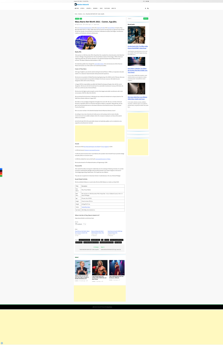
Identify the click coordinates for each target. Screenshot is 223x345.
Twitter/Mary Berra (86, 207)
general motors (79, 242)
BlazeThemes (109, 307)
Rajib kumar (79, 24)
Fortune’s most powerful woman (92, 150)
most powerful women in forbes (106, 242)
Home (77, 8)
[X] (1, 171)
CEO (103, 27)
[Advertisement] (100, 133)
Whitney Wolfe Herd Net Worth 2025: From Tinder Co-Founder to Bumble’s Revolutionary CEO (82, 277)
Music (101, 8)
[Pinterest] (1, 172)
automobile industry (99, 64)
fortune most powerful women (116, 240)
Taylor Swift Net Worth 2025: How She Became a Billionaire (116, 277)
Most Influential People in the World (91, 146)
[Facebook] (1, 169)
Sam (77, 280)
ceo (102, 240)
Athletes (88, 8)
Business (95, 8)
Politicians (107, 8)
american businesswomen (84, 240)
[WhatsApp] (1, 176)
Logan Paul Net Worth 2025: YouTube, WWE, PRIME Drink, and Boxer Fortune (99, 278)
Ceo (81, 18)
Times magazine (105, 146)
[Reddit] (1, 174)
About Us (114, 8)
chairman (99, 27)
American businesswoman (85, 27)
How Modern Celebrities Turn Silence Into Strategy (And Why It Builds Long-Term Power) (138, 70)
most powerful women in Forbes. (103, 159)
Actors (82, 8)
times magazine (118, 242)
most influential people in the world (91, 242)
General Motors (111, 27)
